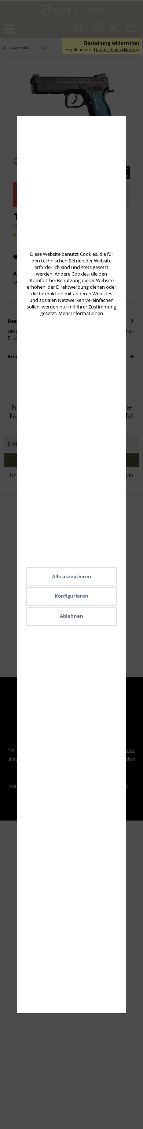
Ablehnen (71, 616)
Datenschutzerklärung (116, 49)
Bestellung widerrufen (111, 43)
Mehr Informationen (80, 313)
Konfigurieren (71, 595)
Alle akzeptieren (71, 576)
